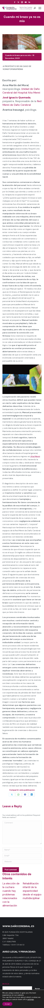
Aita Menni (35, 456)
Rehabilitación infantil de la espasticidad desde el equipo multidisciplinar (32, 891)
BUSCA (5, 984)
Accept (7, 1004)
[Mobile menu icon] (40, 8)
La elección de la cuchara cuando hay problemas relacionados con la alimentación (10, 894)
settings (30, 999)
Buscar (37, 988)
